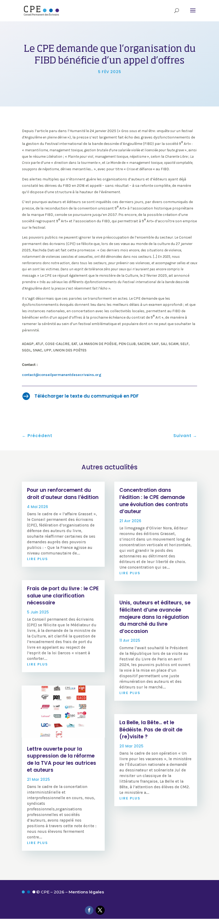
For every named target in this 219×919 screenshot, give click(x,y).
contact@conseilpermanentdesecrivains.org (61, 375)
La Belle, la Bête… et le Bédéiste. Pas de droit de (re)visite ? (150, 729)
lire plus (37, 558)
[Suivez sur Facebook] (89, 910)
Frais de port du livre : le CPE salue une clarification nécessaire (63, 595)
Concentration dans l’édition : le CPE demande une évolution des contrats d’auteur (153, 500)
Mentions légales (86, 891)
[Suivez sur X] (100, 910)
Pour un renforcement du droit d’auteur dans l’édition (63, 493)
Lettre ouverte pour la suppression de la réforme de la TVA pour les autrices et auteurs (61, 759)
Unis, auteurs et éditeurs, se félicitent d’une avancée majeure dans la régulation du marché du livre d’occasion (154, 617)
